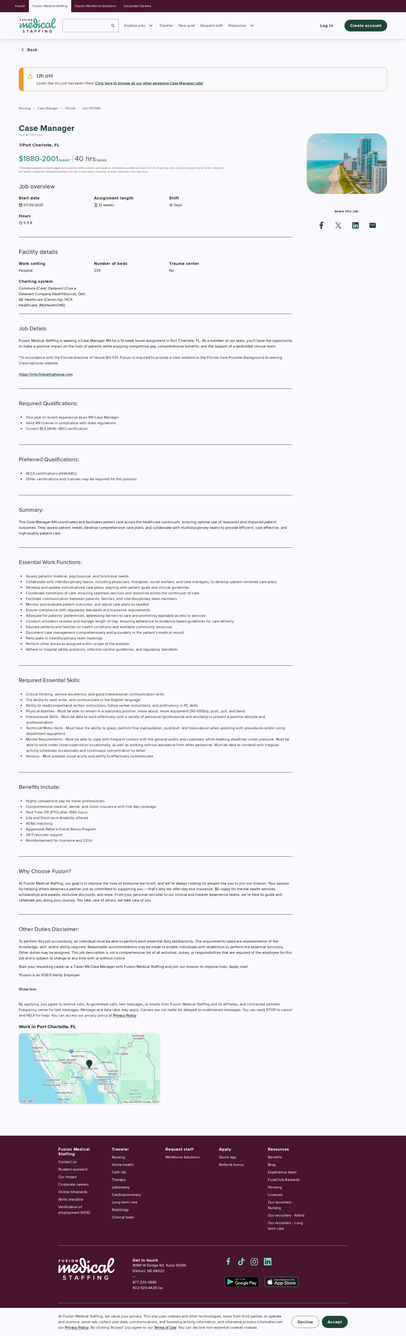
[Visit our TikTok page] (241, 1261)
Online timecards (72, 1192)
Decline (305, 1322)
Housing (275, 1187)
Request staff (211, 25)
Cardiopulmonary (126, 1194)
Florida (70, 108)
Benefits (275, 1157)
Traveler (166, 25)
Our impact (67, 1177)
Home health (123, 1164)
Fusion (20, 6)
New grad (187, 25)
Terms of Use (165, 1327)
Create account (366, 25)
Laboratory (121, 1187)
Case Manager (48, 108)
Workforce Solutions (182, 1157)
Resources (237, 25)
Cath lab (119, 1172)
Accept (335, 1322)
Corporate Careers (137, 6)
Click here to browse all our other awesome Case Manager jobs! (149, 83)
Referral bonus (231, 1164)
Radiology (120, 1209)
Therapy (119, 1179)
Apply (225, 1149)
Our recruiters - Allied (286, 1215)
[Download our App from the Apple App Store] (282, 1282)
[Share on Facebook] (321, 225)
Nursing (25, 108)
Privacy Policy (125, 1015)
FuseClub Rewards (284, 1179)
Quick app (227, 1157)
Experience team (282, 1172)
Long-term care (125, 1202)
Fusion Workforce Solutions (95, 6)
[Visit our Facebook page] (228, 1261)
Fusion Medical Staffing (50, 6)
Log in (326, 25)
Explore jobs (134, 25)
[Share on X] (338, 225)
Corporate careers (73, 1184)
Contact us (67, 1162)
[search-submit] (113, 25)
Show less (27, 989)
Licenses (275, 1194)
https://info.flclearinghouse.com (46, 374)
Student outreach (73, 1169)
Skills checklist (70, 1199)
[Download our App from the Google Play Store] (242, 1282)
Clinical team (123, 1217)
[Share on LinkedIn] (355, 225)
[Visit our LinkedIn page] (267, 1261)
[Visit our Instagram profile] (254, 1261)
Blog (272, 1164)
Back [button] (32, 49)
